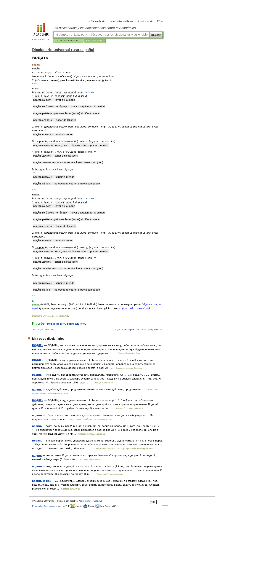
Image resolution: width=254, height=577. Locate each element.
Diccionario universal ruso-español (68, 40)
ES (158, 21)
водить (37, 374)
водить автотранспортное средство (136, 329)
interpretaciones (94, 40)
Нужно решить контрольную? (66, 323)
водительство (46, 329)
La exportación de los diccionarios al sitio (132, 21)
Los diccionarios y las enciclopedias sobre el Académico (94, 28)
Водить (37, 440)
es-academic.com (41, 39)
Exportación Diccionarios (43, 506)
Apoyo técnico (85, 501)
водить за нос (41, 480)
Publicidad (97, 501)
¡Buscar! (156, 34)
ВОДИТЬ (37, 345)
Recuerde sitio (98, 21)
